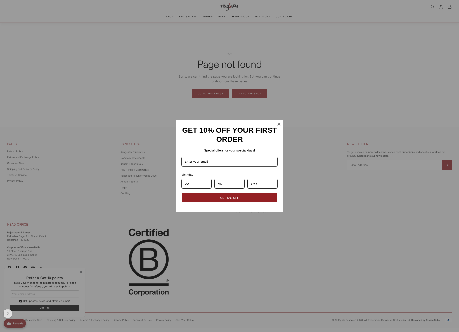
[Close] (279, 124)
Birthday (187, 174)
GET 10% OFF (229, 197)
